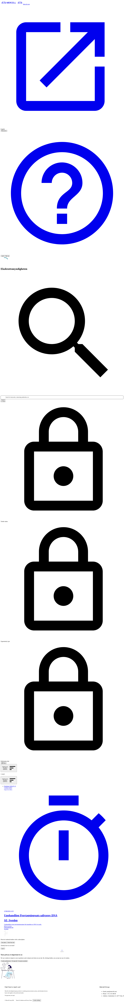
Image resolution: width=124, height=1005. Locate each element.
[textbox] (60, 397)
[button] (62, 254)
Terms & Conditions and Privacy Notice (24, 1000)
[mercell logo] (12, 4)
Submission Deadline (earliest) (5, 768)
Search (3, 400)
